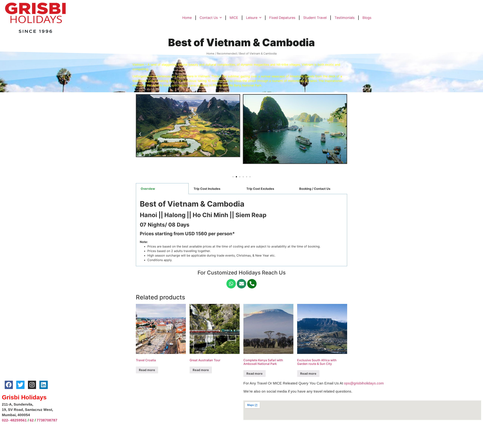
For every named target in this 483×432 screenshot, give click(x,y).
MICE (234, 18)
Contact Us (209, 18)
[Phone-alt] (252, 283)
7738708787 (47, 420)
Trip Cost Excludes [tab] (260, 189)
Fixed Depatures (282, 18)
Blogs (366, 18)
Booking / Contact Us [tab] (314, 189)
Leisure (251, 18)
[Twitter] (20, 385)
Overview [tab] (148, 189)
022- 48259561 (14, 420)
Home (187, 18)
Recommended (227, 53)
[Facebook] (9, 385)
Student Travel (315, 18)
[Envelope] (241, 283)
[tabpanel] (241, 230)
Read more (147, 370)
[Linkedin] (43, 385)
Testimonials (345, 18)
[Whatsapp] (231, 283)
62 (32, 420)
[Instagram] (32, 385)
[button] (233, 176)
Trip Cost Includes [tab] (207, 189)
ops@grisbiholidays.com (364, 383)
